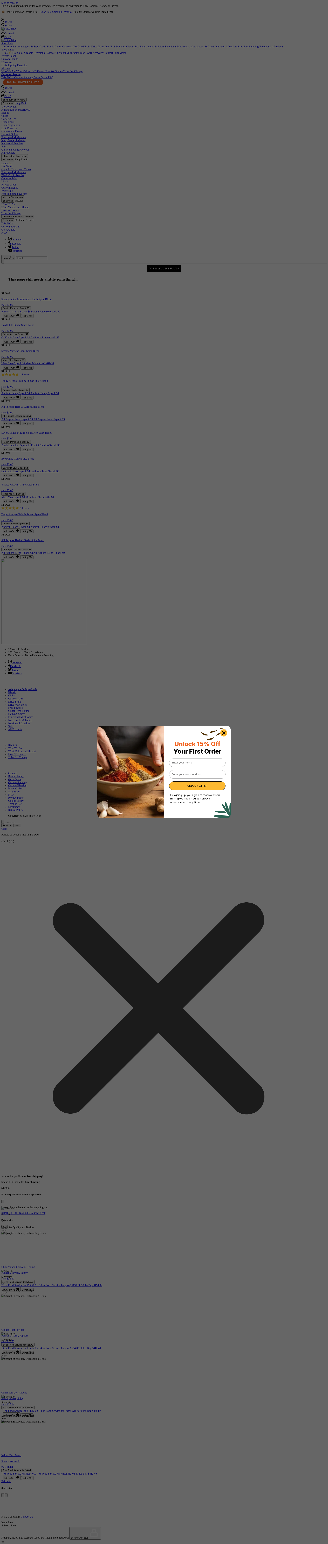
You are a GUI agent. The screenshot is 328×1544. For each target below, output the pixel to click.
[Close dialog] (223, 733)
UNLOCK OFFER (197, 786)
